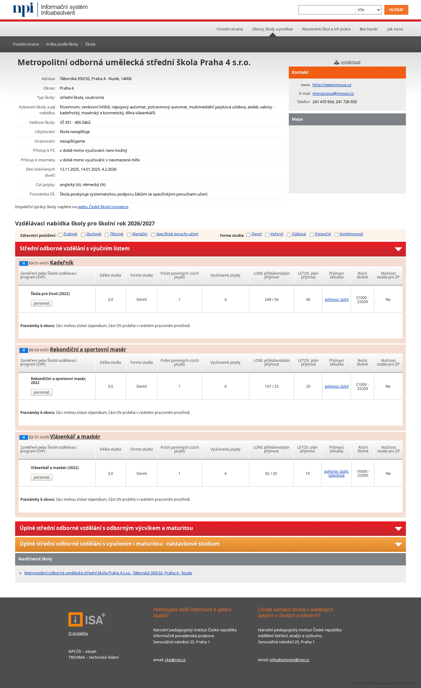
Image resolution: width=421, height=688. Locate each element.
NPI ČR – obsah (82, 651)
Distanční (323, 233)
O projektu (78, 633)
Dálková (299, 233)
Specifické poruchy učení (177, 233)
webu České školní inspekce (103, 206)
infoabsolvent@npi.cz (289, 659)
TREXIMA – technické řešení (93, 657)
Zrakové (70, 233)
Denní (256, 233)
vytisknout (351, 62)
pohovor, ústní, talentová (336, 473)
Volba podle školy (62, 44)
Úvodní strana (230, 29)
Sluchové (93, 233)
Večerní (276, 233)
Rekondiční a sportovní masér (88, 349)
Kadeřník (61, 262)
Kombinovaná (351, 233)
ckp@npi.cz (175, 659)
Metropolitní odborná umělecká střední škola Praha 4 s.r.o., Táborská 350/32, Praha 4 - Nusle (108, 573)
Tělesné (116, 233)
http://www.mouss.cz (332, 84)
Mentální (139, 233)
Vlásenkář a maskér (75, 436)
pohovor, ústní (337, 299)
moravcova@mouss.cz (333, 93)
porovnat (41, 303)
